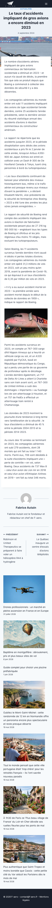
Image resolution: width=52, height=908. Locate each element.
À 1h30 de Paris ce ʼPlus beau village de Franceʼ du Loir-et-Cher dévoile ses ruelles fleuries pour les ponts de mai (25, 822)
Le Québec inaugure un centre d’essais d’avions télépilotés (40, 544)
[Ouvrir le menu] (46, 4)
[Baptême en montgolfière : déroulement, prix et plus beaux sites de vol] (26, 634)
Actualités (26, 9)
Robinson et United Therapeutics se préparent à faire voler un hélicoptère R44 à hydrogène (13, 548)
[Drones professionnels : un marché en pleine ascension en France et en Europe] (26, 589)
